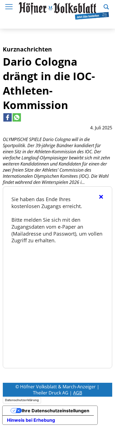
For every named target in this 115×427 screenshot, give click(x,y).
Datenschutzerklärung (22, 400)
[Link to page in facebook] (7, 117)
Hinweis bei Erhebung (31, 420)
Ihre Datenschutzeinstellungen (55, 410)
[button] (106, 6)
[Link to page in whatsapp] (17, 117)
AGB (77, 393)
